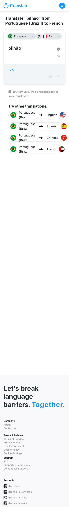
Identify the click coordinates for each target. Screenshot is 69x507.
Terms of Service (14, 439)
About (7, 424)
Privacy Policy (12, 442)
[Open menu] (62, 6)
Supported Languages (17, 465)
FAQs (7, 461)
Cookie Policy (12, 449)
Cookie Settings (13, 453)
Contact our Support (16, 468)
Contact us (10, 428)
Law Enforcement (14, 446)
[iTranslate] (16, 5)
